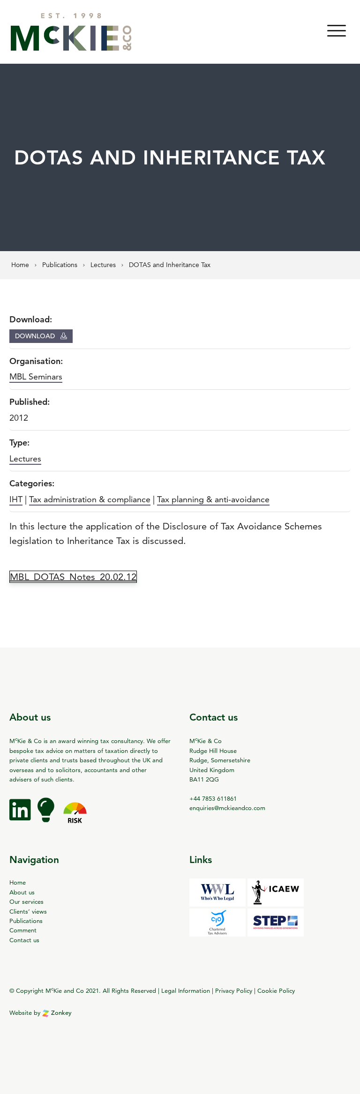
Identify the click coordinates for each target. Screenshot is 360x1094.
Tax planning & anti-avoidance (213, 499)
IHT (15, 499)
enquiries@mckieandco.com (227, 807)
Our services (26, 901)
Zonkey (60, 1013)
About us (22, 892)
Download (36, 336)
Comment (23, 930)
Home (17, 882)
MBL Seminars (35, 376)
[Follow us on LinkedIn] (21, 816)
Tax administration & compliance (89, 499)
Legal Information (185, 991)
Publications (26, 920)
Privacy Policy (233, 991)
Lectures (25, 458)
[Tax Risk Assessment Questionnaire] (75, 816)
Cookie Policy (276, 991)
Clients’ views (28, 911)
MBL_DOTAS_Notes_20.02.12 (73, 576)
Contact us (24, 940)
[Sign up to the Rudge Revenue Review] (47, 816)
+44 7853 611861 (213, 798)
